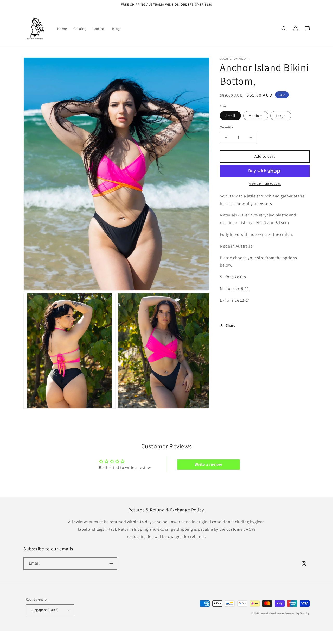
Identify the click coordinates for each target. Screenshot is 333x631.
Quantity (226, 127)
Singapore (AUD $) (45, 610)
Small (230, 115)
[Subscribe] (111, 563)
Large (281, 115)
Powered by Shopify (297, 613)
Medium (256, 115)
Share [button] (230, 325)
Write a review (208, 464)
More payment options (265, 183)
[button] (284, 28)
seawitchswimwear (272, 613)
